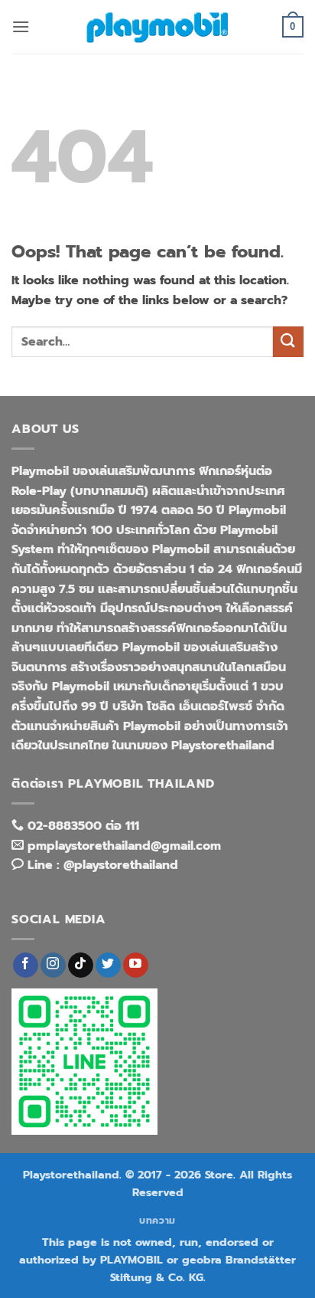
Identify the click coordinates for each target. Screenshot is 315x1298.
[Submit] (288, 341)
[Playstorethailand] (157, 27)
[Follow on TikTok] (80, 965)
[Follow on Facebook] (25, 965)
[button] (20, 26)
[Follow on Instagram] (53, 965)
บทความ (157, 1221)
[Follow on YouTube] (135, 965)
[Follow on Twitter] (108, 965)
